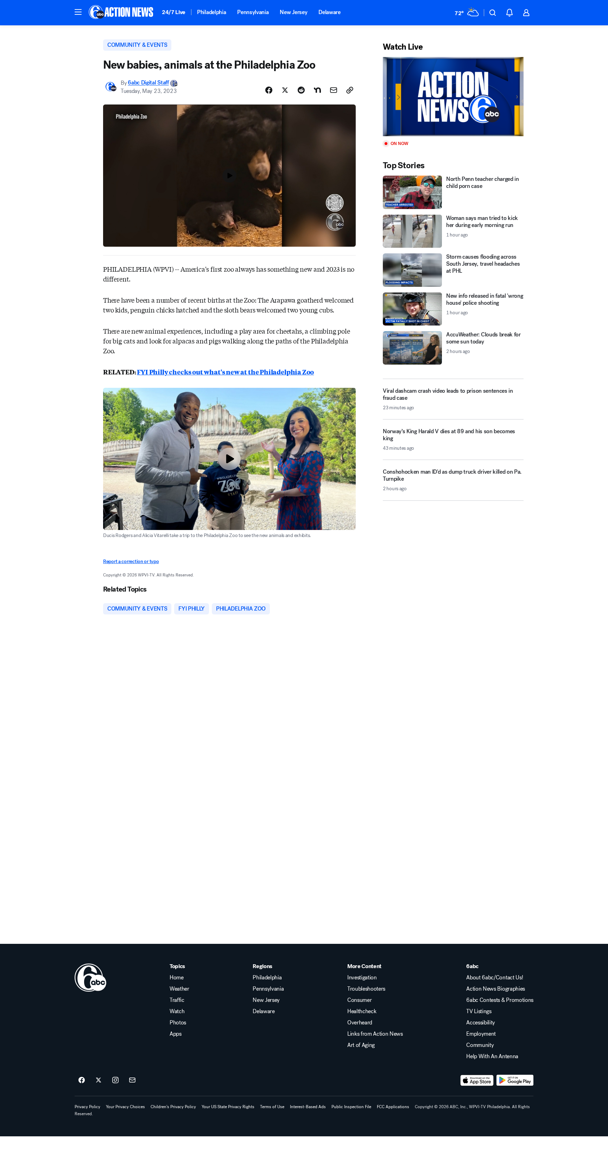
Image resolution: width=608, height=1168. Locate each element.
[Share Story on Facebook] (269, 90)
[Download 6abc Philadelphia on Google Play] (514, 1080)
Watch (177, 1011)
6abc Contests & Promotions (499, 1000)
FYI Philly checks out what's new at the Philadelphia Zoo (225, 371)
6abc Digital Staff (148, 83)
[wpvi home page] (90, 978)
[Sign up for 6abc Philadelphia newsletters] (132, 1080)
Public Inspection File (351, 1107)
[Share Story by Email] (334, 90)
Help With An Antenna (492, 1056)
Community (480, 1045)
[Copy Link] (350, 90)
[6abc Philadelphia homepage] (121, 12)
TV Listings (478, 1011)
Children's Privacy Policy (173, 1107)
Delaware (329, 12)
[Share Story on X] (285, 90)
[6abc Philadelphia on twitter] (98, 1080)
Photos (178, 1022)
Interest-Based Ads (308, 1107)
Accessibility (480, 1022)
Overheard (359, 1022)
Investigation (362, 977)
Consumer (359, 1000)
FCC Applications (393, 1107)
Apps (176, 1034)
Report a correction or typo (131, 561)
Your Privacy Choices (125, 1107)
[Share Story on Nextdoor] (317, 90)
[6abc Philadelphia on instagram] (115, 1080)
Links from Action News (375, 1034)
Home (177, 977)
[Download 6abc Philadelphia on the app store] (477, 1080)
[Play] (453, 96)
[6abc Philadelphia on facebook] (82, 1080)
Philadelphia (211, 12)
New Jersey (293, 12)
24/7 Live (173, 12)
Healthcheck (361, 1011)
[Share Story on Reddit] (301, 90)
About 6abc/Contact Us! (494, 977)
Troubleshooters (366, 989)
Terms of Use (272, 1107)
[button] (78, 12)
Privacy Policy (87, 1107)
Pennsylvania (252, 12)
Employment (481, 1034)
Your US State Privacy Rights (228, 1107)
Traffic (177, 1000)
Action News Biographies (495, 989)
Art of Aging (361, 1045)
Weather (179, 989)
